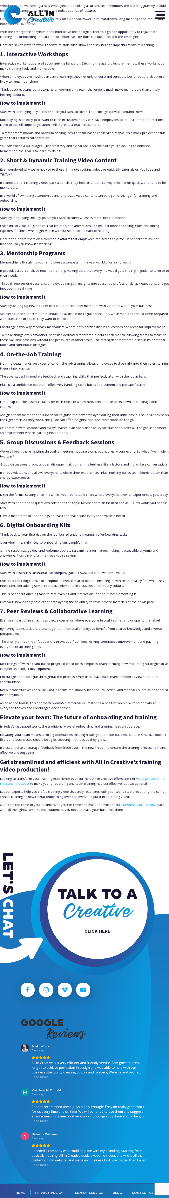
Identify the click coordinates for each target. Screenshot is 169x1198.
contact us (143, 1193)
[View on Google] (25, 1048)
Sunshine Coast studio (138, 805)
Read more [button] (40, 1077)
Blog (117, 1193)
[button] (160, 15)
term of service (88, 1193)
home (20, 1193)
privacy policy (49, 1193)
